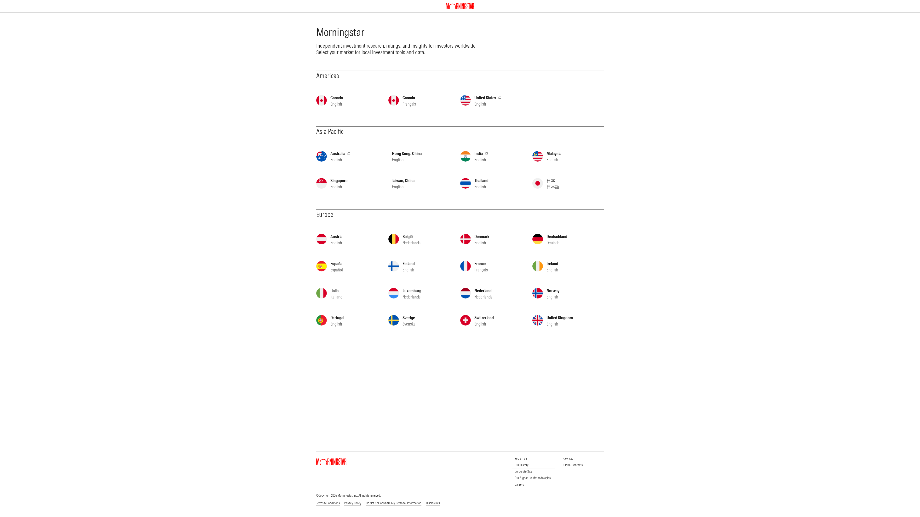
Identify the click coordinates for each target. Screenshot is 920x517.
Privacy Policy (352, 503)
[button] (393, 503)
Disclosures (433, 503)
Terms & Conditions (328, 503)
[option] (533, 465)
